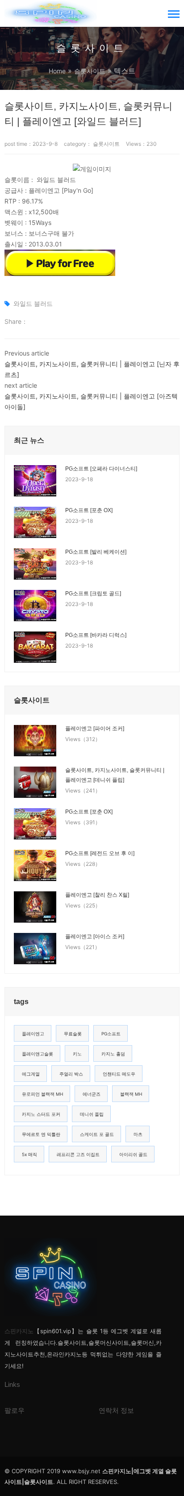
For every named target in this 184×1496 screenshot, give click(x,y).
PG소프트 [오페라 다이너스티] (101, 469)
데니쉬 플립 (92, 1114)
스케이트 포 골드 (97, 1134)
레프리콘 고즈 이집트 (78, 1154)
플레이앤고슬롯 (37, 1053)
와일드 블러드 (33, 303)
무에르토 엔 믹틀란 (41, 1134)
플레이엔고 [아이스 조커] (94, 936)
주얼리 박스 (71, 1073)
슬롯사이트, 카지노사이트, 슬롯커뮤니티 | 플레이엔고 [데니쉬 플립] (114, 775)
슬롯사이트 (89, 71)
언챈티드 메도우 (119, 1073)
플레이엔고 (33, 1033)
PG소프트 (111, 1033)
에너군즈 (91, 1094)
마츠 (138, 1134)
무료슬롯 (73, 1033)
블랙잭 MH (131, 1094)
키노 (77, 1053)
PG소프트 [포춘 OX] (89, 510)
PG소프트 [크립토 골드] (93, 593)
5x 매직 (29, 1154)
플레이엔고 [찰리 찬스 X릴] (97, 895)
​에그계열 (31, 1073)
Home (57, 71)
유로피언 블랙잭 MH (42, 1094)
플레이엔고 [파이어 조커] (94, 728)
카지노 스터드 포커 (41, 1114)
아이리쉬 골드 (133, 1154)
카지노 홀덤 (113, 1053)
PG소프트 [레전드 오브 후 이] (99, 853)
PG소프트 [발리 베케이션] (95, 552)
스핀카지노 (18, 1331)
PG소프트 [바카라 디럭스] (95, 635)
